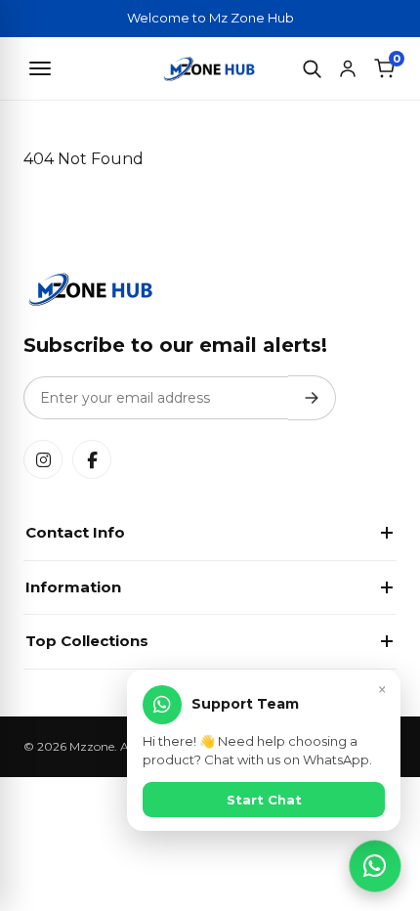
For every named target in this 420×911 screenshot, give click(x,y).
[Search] (311, 68)
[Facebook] (91, 459)
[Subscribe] (312, 397)
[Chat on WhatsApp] (375, 866)
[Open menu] (40, 68)
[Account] (347, 68)
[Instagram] (43, 459)
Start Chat (264, 799)
